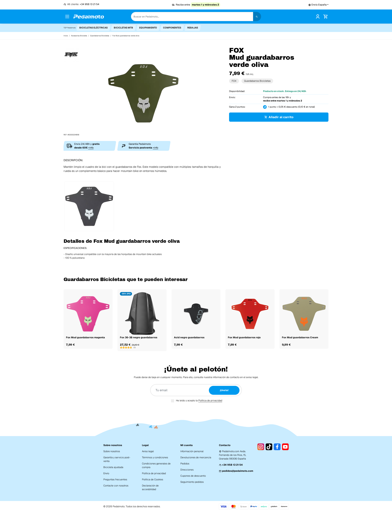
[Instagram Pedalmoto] (260, 446)
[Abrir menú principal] (67, 16)
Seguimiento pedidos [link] (192, 482)
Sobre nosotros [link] (111, 451)
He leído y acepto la (199, 400)
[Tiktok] (269, 446)
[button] (318, 4)
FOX (234, 81)
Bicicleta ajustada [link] (113, 467)
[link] (317, 16)
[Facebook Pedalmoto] (277, 446)
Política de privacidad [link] (154, 473)
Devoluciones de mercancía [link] (195, 457)
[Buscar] (257, 16)
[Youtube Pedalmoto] (285, 446)
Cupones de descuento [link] (193, 475)
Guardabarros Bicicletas (257, 81)
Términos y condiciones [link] (155, 457)
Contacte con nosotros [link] (115, 485)
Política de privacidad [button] (210, 400)
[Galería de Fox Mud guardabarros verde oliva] (144, 91)
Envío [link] (106, 473)
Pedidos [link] (184, 463)
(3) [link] (134, 347)
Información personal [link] (192, 451)
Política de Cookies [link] (152, 479)
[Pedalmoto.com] (88, 17)
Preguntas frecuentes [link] (115, 479)
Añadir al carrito (281, 117)
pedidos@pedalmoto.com (237, 471)
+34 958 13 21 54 (232, 464)
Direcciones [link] (187, 469)
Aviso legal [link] (148, 451)
